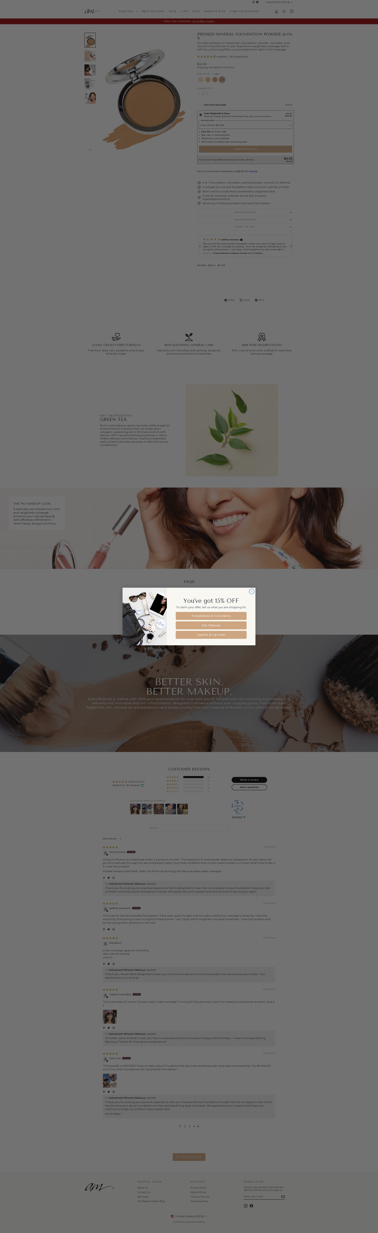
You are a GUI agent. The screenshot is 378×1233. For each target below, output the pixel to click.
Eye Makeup (211, 625)
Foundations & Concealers (211, 616)
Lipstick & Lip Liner (211, 634)
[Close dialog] (251, 591)
